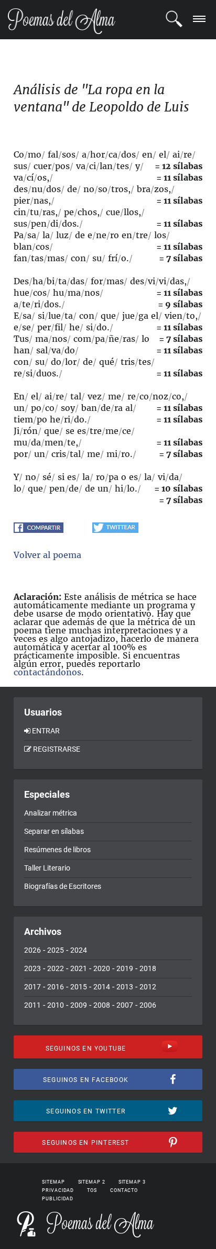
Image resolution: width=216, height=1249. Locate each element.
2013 (124, 986)
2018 (147, 968)
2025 (55, 950)
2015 (78, 986)
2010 (55, 1005)
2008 (101, 1005)
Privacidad (58, 1190)
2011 (32, 1005)
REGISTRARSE (56, 749)
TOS (92, 1190)
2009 (78, 1005)
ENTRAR (46, 730)
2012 (147, 986)
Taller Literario (47, 868)
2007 (124, 1005)
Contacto (124, 1190)
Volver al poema (47, 555)
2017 (32, 986)
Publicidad (57, 1198)
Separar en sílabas (54, 831)
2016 (55, 986)
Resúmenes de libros (57, 849)
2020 (101, 968)
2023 (32, 968)
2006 (147, 1005)
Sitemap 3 (132, 1182)
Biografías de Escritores (62, 886)
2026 (32, 950)
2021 (78, 968)
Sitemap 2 (91, 1182)
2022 (55, 968)
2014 (101, 986)
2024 (78, 950)
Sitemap (53, 1182)
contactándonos (47, 672)
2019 (124, 968)
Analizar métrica (50, 813)
